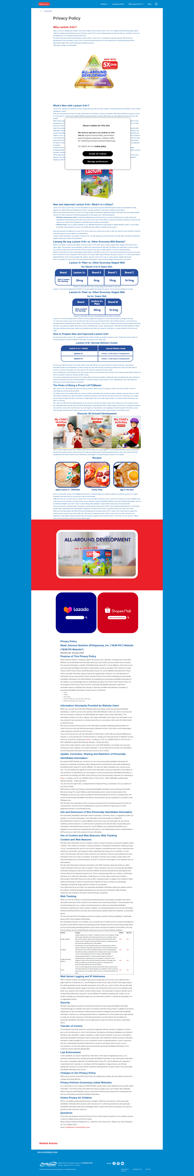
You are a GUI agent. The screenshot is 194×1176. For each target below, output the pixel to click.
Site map (148, 1169)
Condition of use (137, 1169)
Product (103, 4)
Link (120, 939)
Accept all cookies (97, 153)
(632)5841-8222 (87, 1163)
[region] (98, 144)
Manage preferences (98, 161)
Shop (149, 4)
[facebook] (114, 1163)
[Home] (44, 4)
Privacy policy (125, 1169)
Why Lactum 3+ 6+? (135, 4)
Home (41, 11)
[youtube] (122, 1163)
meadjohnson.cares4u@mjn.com (77, 1127)
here (87, 739)
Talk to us (123, 1171)
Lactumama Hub (117, 4)
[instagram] (118, 1163)
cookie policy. (100, 146)
